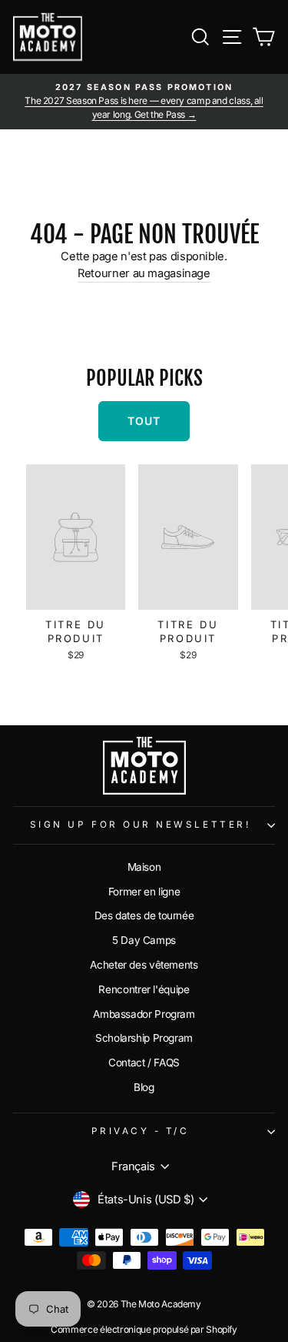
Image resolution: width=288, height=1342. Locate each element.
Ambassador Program (143, 1014)
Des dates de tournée (144, 915)
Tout (144, 420)
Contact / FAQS (144, 1062)
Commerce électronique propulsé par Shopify (144, 1329)
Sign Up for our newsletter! (140, 824)
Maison (144, 867)
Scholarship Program (144, 1038)
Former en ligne (144, 891)
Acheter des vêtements (143, 965)
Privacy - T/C (140, 1131)
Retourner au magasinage (144, 273)
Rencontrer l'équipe (143, 989)
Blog (144, 1087)
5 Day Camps (144, 940)
